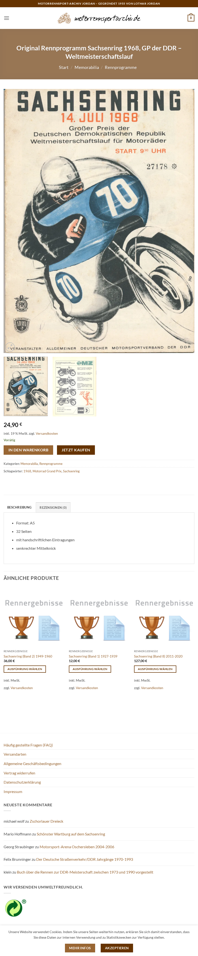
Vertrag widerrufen (19, 773)
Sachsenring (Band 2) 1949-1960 (28, 656)
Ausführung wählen (24, 669)
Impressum (13, 791)
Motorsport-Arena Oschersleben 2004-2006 (77, 846)
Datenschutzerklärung (22, 782)
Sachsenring (71, 471)
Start (64, 67)
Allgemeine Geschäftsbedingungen (32, 763)
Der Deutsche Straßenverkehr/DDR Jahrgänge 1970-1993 (84, 859)
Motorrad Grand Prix (47, 471)
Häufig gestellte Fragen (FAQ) (28, 745)
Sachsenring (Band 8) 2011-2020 (158, 656)
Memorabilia (87, 67)
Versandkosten (47, 433)
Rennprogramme (121, 67)
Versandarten (15, 754)
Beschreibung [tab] (19, 507)
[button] (6, 18)
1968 (27, 471)
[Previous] (13, 221)
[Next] (184, 221)
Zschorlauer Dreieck (46, 821)
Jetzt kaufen (76, 450)
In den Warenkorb (28, 450)
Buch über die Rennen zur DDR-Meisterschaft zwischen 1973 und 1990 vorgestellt (85, 872)
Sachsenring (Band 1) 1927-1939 (93, 656)
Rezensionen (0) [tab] (53, 507)
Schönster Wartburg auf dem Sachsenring (71, 834)
